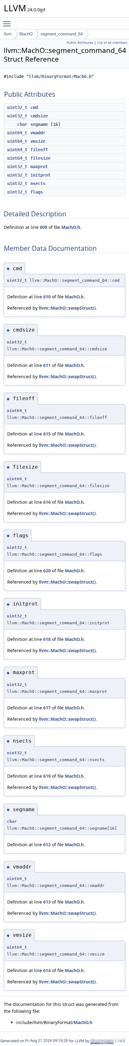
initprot (40, 175)
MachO (26, 34)
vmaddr (37, 132)
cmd (34, 107)
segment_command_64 (61, 34)
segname (39, 124)
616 (47, 502)
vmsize (37, 141)
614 (47, 970)
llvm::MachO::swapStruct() (67, 308)
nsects (37, 183)
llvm (8, 34)
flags (36, 191)
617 (47, 708)
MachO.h (70, 227)
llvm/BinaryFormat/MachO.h (60, 76)
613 (47, 902)
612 (47, 845)
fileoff (39, 149)
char (22, 124)
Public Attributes (80, 42)
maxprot (39, 166)
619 (47, 776)
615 (47, 434)
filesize (40, 158)
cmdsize (39, 115)
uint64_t (17, 132)
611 (47, 365)
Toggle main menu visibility (8, 23)
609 (43, 227)
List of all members (112, 42)
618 (47, 639)
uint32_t (17, 107)
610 (47, 297)
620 (47, 571)
